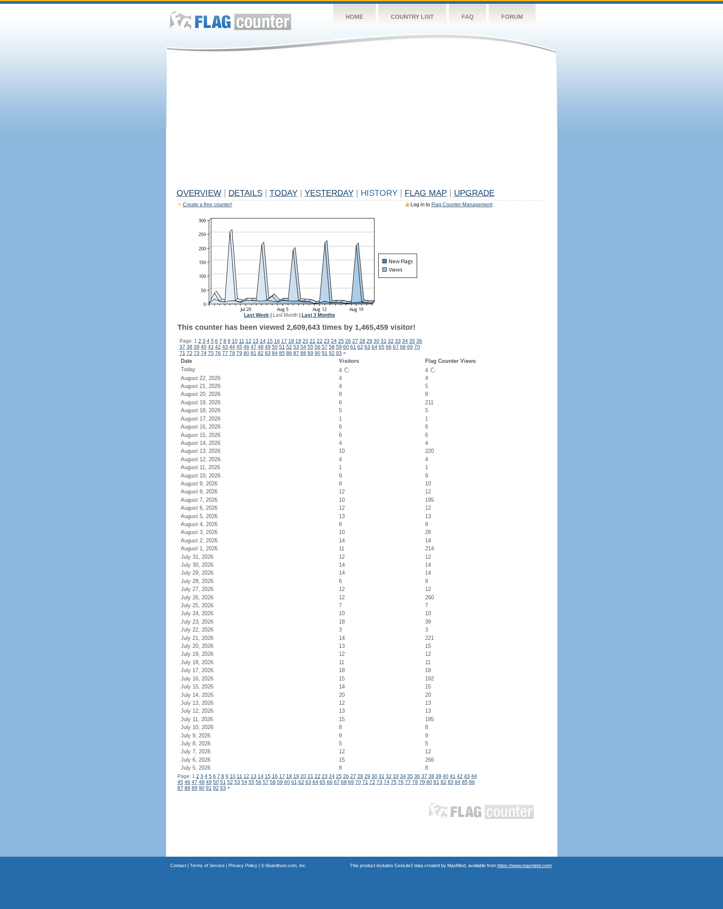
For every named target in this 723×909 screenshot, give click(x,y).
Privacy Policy (242, 865)
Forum (512, 16)
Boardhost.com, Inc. (286, 865)
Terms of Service (207, 865)
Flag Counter (230, 20)
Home (354, 16)
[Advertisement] (362, 122)
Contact (178, 865)
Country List (412, 16)
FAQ (467, 16)
